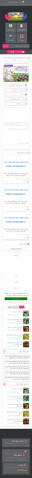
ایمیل (16, 282)
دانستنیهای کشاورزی (22, 30)
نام (16, 276)
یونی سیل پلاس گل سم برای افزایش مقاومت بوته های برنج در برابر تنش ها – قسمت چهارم (16, 174)
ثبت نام (19, 52)
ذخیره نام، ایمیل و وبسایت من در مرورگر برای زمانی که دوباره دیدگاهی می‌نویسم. (17, 294)
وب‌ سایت (16, 288)
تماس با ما (10, 40)
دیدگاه (16, 256)
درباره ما (22, 40)
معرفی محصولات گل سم (13, 85)
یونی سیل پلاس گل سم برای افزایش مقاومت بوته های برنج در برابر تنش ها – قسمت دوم (16, 230)
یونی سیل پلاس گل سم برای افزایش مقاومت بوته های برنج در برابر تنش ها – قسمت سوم (16, 202)
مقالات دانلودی (10, 30)
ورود (11, 52)
